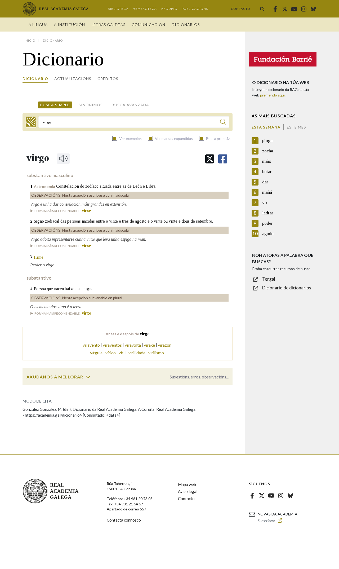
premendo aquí (272, 95)
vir (264, 202)
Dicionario (35, 78)
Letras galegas (108, 24)
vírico (110, 352)
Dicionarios (186, 24)
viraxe (149, 344)
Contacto (240, 9)
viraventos (112, 344)
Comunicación (148, 24)
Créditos (107, 78)
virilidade (136, 352)
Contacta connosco (124, 520)
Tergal (268, 279)
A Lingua (38, 24)
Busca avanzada (130, 105)
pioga (267, 140)
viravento (91, 344)
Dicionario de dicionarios (286, 287)
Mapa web (187, 484)
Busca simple (55, 105)
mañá (267, 192)
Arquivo (169, 9)
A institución (69, 24)
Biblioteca (118, 9)
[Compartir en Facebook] (222, 159)
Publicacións (195, 9)
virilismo (156, 352)
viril (122, 352)
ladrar (267, 212)
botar (267, 171)
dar (265, 181)
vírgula (96, 352)
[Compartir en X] (209, 159)
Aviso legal (187, 491)
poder (267, 223)
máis (266, 161)
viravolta (133, 344)
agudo (268, 233)
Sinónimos (91, 105)
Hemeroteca (145, 9)
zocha (267, 150)
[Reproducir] (63, 158)
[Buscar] (262, 9)
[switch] (88, 377)
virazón (164, 344)
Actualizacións (72, 78)
